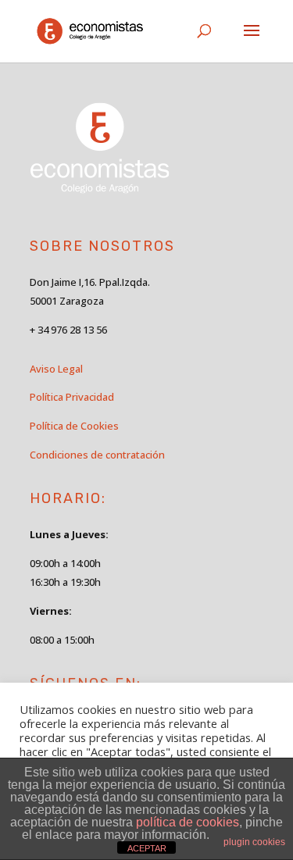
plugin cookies (254, 842)
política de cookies (187, 822)
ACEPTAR (146, 848)
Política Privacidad (72, 397)
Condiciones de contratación (97, 455)
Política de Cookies (74, 426)
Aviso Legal (56, 369)
